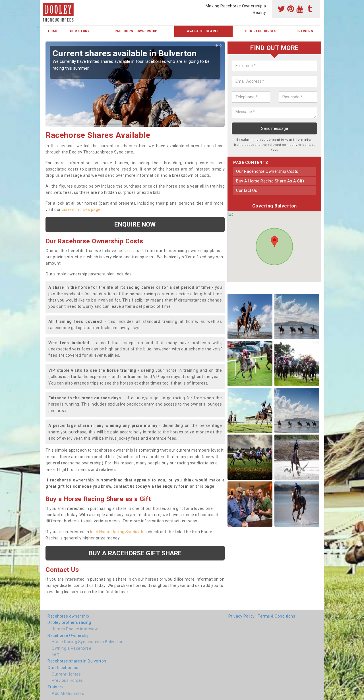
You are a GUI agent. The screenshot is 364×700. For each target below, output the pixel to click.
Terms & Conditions (276, 616)
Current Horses (66, 674)
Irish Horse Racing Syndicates (118, 531)
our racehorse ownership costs (267, 171)
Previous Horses (67, 680)
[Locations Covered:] (47, 5)
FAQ (56, 655)
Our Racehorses (261, 31)
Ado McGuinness (68, 693)
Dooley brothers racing (69, 622)
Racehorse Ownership (136, 31)
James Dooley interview (75, 629)
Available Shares (203, 31)
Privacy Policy (241, 616)
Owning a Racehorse (71, 648)
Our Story (80, 31)
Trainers (304, 31)
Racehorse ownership (68, 616)
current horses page (81, 209)
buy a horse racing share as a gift (270, 181)
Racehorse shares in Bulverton (76, 661)
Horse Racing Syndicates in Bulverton (87, 641)
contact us (246, 190)
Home (53, 31)
